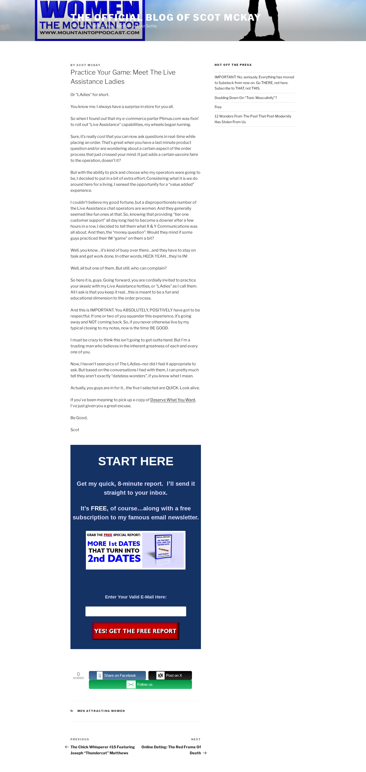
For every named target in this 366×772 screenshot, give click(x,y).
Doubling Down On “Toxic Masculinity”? (246, 98)
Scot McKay (88, 65)
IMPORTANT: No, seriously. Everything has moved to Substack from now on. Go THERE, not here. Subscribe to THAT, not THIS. (254, 82)
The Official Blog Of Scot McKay (165, 17)
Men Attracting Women (101, 711)
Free (218, 107)
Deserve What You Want (172, 399)
